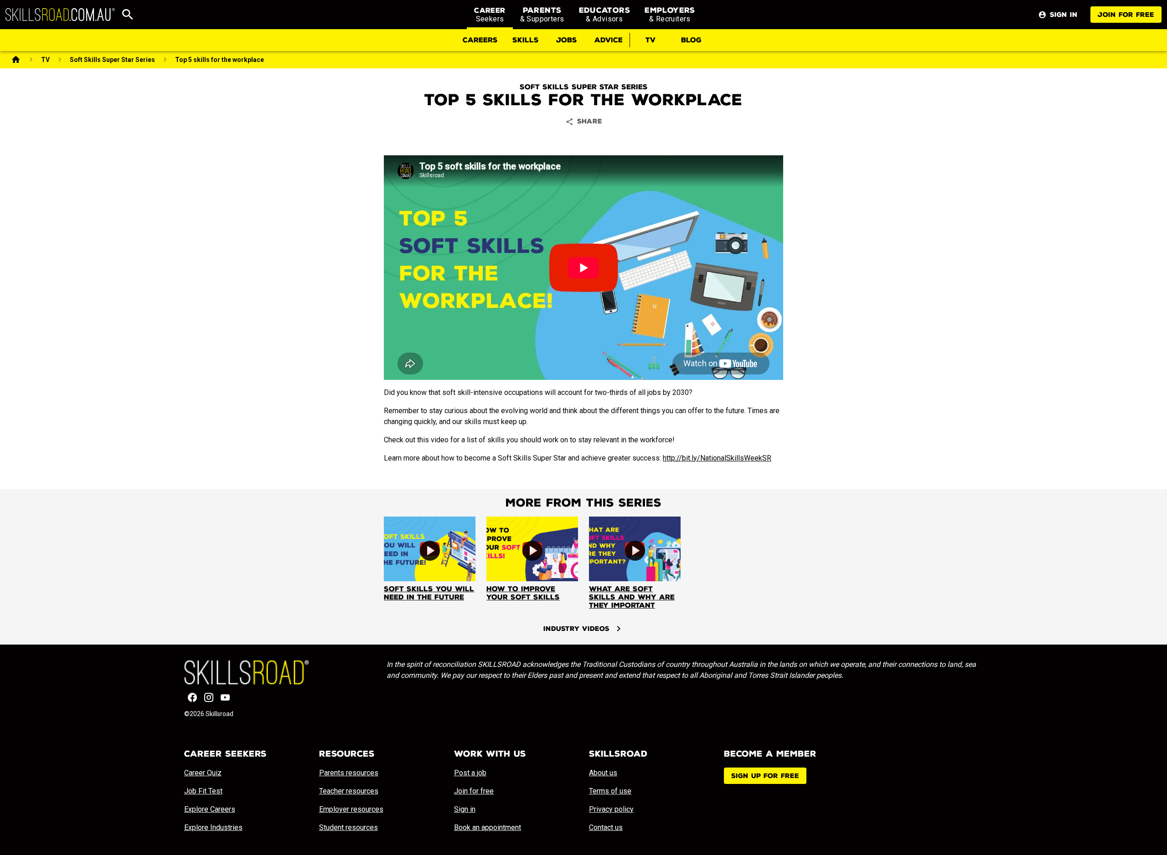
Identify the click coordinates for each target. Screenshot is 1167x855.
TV (650, 40)
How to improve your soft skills (523, 593)
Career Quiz (203, 772)
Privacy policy (611, 809)
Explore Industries (213, 827)
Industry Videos (576, 629)
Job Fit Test (203, 791)
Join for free (1126, 15)
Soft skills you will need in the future (429, 593)
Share (589, 121)
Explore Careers (209, 809)
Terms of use (610, 791)
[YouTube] (225, 697)
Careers (480, 40)
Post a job (470, 772)
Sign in (464, 809)
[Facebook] (192, 697)
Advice (608, 40)
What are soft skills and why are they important (632, 597)
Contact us (606, 827)
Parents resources (348, 772)
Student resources (348, 827)
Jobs (566, 40)
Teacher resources (348, 791)
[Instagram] (209, 697)
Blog (691, 40)
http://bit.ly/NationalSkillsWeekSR (717, 458)
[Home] (16, 60)
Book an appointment (487, 827)
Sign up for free (765, 776)
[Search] (128, 15)
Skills (525, 40)
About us (603, 772)
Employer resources (351, 809)
